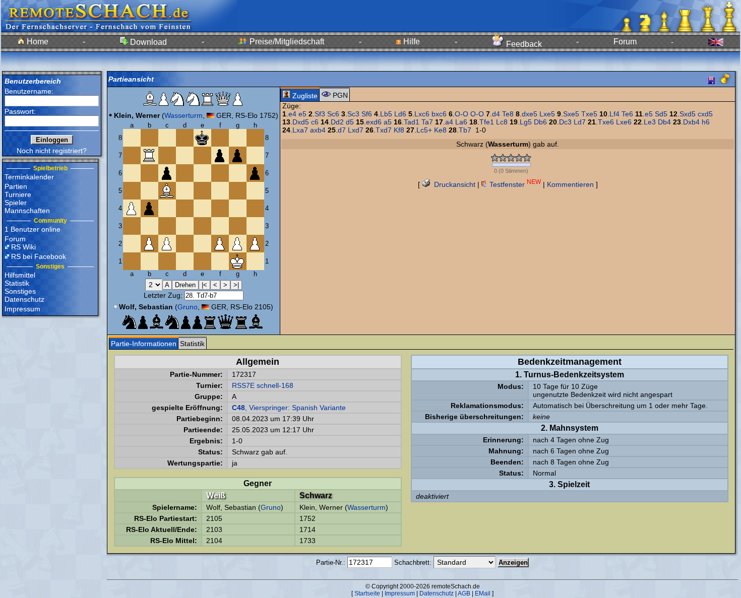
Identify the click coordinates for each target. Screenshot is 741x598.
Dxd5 (300, 122)
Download (147, 42)
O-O (461, 114)
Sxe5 (571, 114)
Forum (625, 41)
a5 (388, 122)
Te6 (627, 114)
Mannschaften (27, 211)
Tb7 (465, 130)
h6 (706, 122)
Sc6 (333, 114)
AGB (464, 593)
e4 (292, 114)
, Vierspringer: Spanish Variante (289, 408)
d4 (496, 114)
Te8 (508, 114)
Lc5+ (424, 130)
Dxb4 (691, 122)
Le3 (650, 122)
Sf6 (366, 114)
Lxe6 (624, 122)
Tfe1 (486, 122)
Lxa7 (300, 130)
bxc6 (439, 114)
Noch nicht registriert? (52, 151)
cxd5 (705, 114)
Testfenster (514, 184)
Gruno (187, 307)
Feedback (523, 44)
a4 (449, 122)
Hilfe (410, 41)
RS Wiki (23, 247)
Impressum (22, 309)
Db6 (540, 122)
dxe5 (529, 114)
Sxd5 (688, 114)
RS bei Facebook (38, 256)
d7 (342, 130)
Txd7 (384, 130)
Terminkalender (29, 177)
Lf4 (614, 114)
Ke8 (440, 130)
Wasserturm (183, 115)
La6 (461, 122)
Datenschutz (24, 299)
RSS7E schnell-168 (262, 385)
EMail (482, 593)
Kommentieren (570, 184)
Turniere (18, 194)
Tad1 (411, 122)
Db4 (664, 122)
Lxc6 (421, 114)
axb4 (318, 130)
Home (36, 41)
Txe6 (606, 122)
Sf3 (320, 114)
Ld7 (580, 122)
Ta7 (427, 122)
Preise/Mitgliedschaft (286, 41)
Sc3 (353, 114)
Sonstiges (20, 291)
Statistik (17, 283)
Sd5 (661, 114)
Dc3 (565, 122)
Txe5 (589, 114)
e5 (302, 114)
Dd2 (337, 122)
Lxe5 (547, 114)
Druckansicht (453, 184)
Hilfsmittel (20, 275)
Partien (16, 186)
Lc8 (502, 122)
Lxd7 (355, 130)
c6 (315, 122)
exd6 (374, 122)
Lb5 (386, 114)
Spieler (16, 202)
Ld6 (400, 114)
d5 (350, 122)
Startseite (367, 593)
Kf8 (399, 130)
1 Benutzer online (32, 229)
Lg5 (526, 122)
